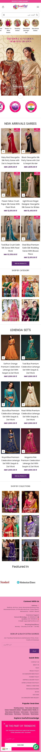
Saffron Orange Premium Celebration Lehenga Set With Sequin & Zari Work (10, 368)
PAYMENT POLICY (34, 677)
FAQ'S (37, 668)
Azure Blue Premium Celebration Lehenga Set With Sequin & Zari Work (10, 415)
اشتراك (34, 651)
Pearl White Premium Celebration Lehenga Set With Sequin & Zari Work (30, 415)
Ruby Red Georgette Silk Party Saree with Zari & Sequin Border (10, 160)
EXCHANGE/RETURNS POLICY (30, 674)
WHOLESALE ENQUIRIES (32, 689)
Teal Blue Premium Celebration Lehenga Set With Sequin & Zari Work (30, 368)
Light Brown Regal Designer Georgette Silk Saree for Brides (30, 204)
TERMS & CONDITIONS (32, 686)
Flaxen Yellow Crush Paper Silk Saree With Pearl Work (10, 204)
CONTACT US (35, 662)
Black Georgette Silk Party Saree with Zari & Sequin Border (30, 160)
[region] (20, 65)
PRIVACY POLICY (34, 671)
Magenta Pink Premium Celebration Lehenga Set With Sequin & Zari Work (30, 462)
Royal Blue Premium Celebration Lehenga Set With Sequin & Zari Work (10, 462)
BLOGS (37, 692)
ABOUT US (36, 665)
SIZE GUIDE (36, 695)
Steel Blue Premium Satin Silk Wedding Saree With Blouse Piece (30, 249)
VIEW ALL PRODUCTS (20, 263)
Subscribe (20, 745)
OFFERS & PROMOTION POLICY (30, 683)
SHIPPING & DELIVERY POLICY (31, 680)
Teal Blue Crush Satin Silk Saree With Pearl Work (10, 248)
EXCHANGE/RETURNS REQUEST (30, 698)
